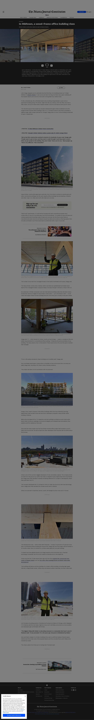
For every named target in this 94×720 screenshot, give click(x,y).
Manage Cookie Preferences (14, 715)
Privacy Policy (6, 712)
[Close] (25, 696)
